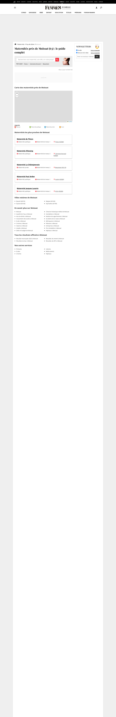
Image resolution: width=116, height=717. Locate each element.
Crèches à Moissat (21, 223)
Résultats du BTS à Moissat (54, 241)
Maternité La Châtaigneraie (28, 165)
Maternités (21, 44)
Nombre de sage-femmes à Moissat (56, 216)
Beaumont (46, 64)
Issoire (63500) (59, 179)
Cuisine (29, 2)
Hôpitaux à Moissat (51, 230)
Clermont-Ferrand (35, 64)
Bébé (41, 12)
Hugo (96, 2)
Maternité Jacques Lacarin (27, 188)
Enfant (49, 12)
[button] (17, 93)
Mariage (56, 2)
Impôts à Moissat (21, 228)
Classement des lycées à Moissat (26, 219)
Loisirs (83, 2)
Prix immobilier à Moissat (53, 228)
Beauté (23, 2)
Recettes (35, 2)
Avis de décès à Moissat (23, 216)
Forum (101, 2)
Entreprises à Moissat (52, 226)
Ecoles (18, 251)
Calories (48, 249)
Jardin (45, 2)
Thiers (26, 64)
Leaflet (70, 121)
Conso (23, 12)
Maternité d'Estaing (25, 151)
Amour (50, 2)
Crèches (18, 254)
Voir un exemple (95, 50)
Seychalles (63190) (51, 203)
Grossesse (32, 12)
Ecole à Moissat (21, 221)
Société (72, 2)
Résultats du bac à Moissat (24, 241)
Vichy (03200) (59, 191)
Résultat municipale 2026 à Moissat (27, 238)
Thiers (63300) (59, 142)
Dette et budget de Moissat (24, 230)
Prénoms (78, 12)
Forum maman (89, 12)
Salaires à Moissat (21, 226)
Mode (18, 2)
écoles (68, 12)
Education (59, 12)
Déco (40, 2)
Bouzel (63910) (20, 201)
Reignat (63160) (50, 201)
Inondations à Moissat (52, 214)
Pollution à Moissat (51, 223)
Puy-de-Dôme (30, 44)
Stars (77, 2)
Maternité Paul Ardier (26, 176)
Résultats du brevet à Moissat (55, 238)
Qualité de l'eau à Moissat (24, 214)
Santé (67, 2)
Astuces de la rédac (83, 53)
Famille (62, 2)
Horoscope (89, 2)
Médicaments (50, 251)
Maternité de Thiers (25, 139)
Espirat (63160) (20, 203)
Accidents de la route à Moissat (55, 219)
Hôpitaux (48, 254)
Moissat (18, 212)
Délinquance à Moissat (53, 221)
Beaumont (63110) (60, 167)
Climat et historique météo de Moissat (57, 212)
